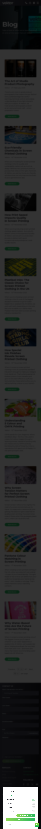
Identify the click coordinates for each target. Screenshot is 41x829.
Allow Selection (26, 815)
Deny (10, 815)
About (10, 825)
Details (10, 795)
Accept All (20, 819)
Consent (11, 791)
